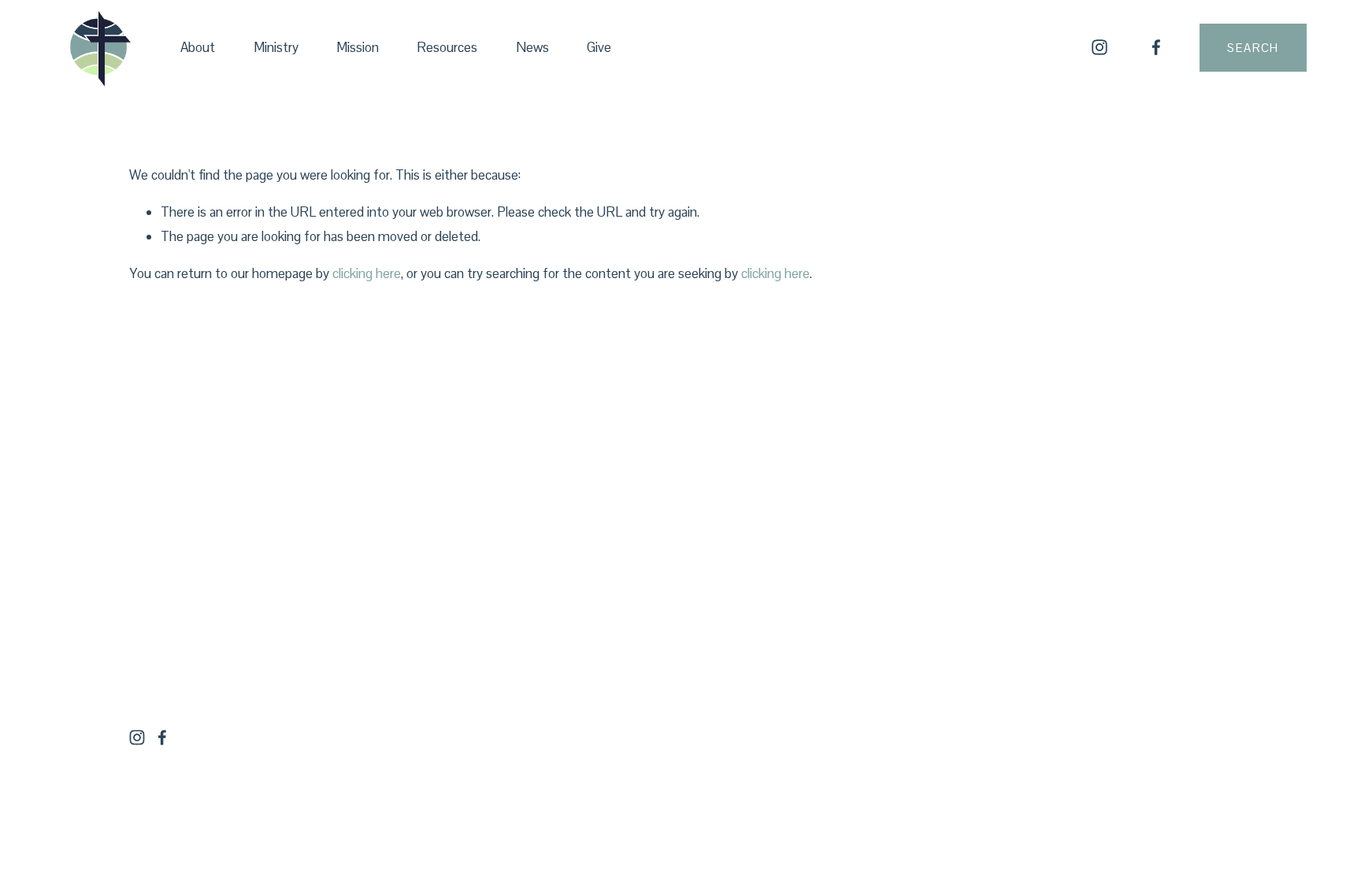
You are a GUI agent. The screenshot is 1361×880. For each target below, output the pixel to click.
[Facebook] (1156, 47)
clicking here (366, 273)
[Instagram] (1099, 47)
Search (1253, 47)
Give (599, 47)
